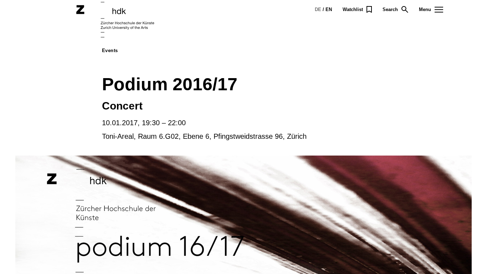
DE (318, 9)
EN (328, 9)
